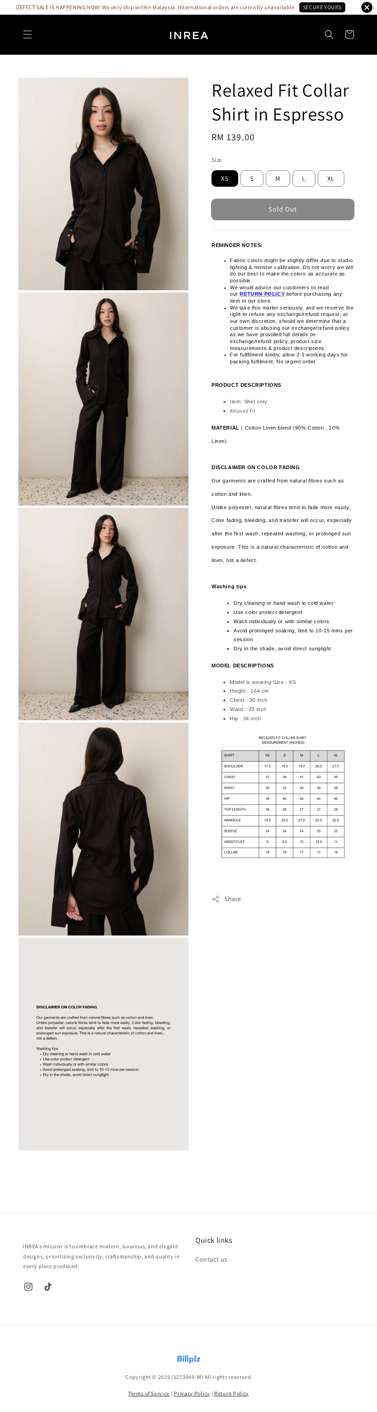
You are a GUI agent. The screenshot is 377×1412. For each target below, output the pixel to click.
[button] (27, 34)
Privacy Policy (192, 1393)
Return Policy (231, 1393)
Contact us (211, 1259)
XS (224, 178)
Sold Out (282, 209)
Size (216, 160)
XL (331, 178)
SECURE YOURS (322, 7)
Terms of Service (149, 1393)
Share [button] (232, 899)
